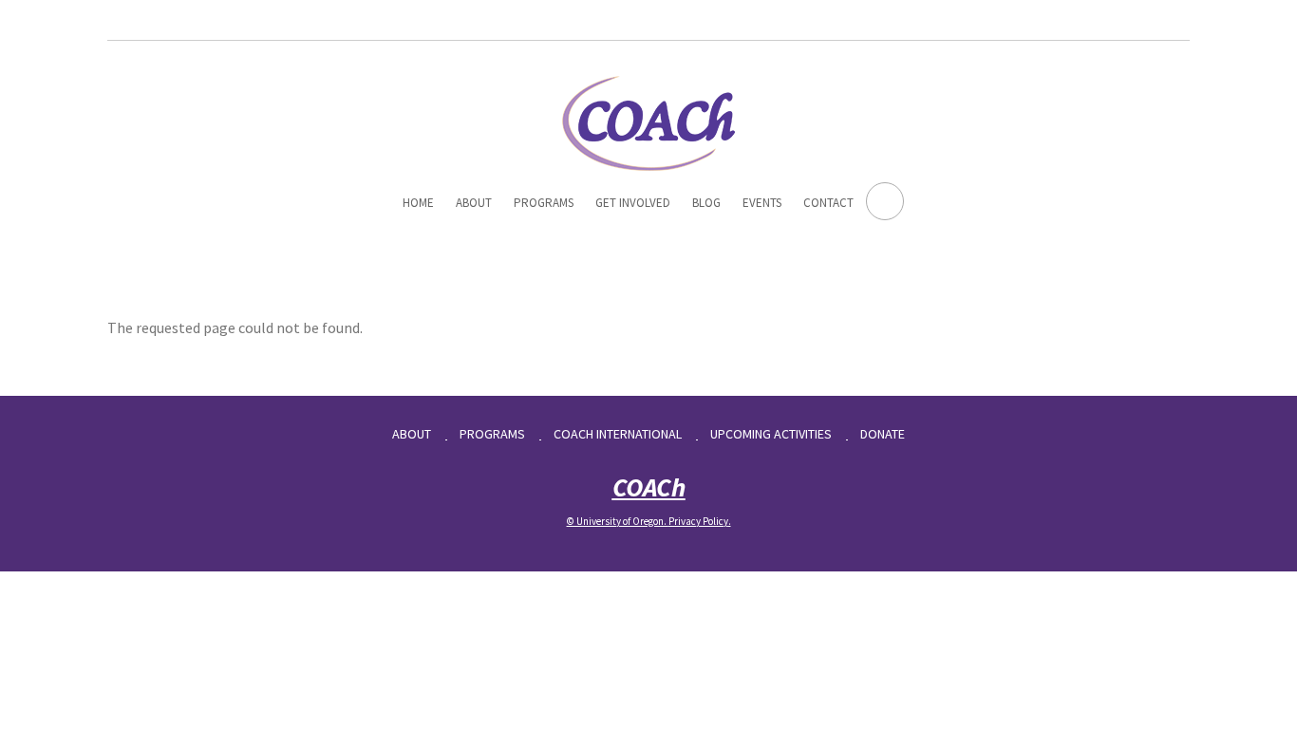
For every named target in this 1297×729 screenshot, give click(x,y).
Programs (543, 203)
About (474, 203)
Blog (706, 203)
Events (761, 203)
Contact (828, 203)
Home (418, 203)
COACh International (618, 433)
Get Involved (632, 203)
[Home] (648, 120)
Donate (882, 433)
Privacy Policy (698, 521)
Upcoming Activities (771, 433)
